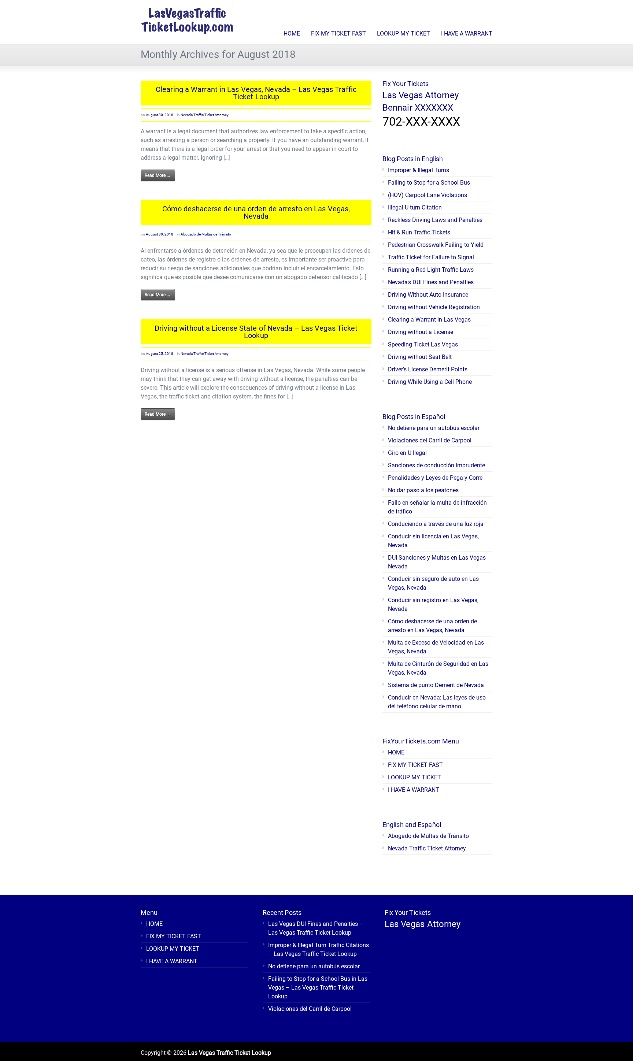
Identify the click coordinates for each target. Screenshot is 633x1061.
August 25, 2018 (159, 354)
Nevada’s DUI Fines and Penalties (431, 282)
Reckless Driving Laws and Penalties (435, 219)
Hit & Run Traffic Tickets (419, 232)
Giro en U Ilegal (407, 452)
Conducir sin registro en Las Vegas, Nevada (433, 604)
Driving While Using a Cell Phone (430, 381)
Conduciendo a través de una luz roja (436, 523)
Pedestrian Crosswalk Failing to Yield (436, 244)
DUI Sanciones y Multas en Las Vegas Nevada (437, 562)
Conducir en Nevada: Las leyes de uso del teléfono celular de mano (437, 702)
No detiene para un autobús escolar (434, 427)
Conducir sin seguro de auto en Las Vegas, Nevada (433, 583)
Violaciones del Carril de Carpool (429, 440)
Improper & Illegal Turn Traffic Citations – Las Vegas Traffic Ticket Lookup (318, 949)
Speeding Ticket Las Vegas (423, 344)
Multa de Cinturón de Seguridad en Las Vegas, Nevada (438, 668)
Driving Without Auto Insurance (428, 294)
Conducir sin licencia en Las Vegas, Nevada (433, 541)
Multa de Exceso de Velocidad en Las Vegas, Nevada (436, 647)
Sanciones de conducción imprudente (436, 465)
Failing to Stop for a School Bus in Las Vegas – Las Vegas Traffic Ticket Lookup (317, 987)
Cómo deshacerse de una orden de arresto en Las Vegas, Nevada (256, 212)
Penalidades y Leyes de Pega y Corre (435, 477)
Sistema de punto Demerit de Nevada (436, 685)
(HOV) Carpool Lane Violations (427, 195)
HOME (292, 33)
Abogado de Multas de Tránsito (206, 234)
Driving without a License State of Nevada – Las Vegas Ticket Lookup (256, 332)
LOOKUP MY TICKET (403, 33)
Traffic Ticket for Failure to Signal (431, 257)
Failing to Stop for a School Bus (429, 182)
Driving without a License (420, 332)
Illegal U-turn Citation (415, 207)
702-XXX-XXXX (421, 122)
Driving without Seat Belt (420, 356)
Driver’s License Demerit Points (427, 369)
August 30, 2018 (159, 115)
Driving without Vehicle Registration (434, 307)
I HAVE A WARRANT (466, 33)
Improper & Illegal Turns (418, 170)
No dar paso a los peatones (423, 490)
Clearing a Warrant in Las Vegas (429, 319)
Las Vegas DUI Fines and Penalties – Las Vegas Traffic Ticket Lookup (315, 928)
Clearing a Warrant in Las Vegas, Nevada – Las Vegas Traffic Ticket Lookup (256, 93)
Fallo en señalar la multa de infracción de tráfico (437, 507)
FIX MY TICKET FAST (338, 33)
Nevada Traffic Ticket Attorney (205, 115)
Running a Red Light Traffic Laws (431, 269)
